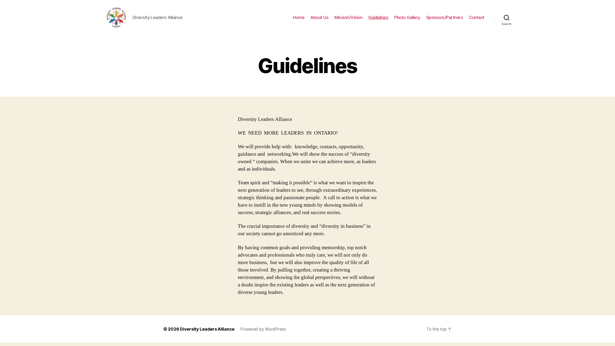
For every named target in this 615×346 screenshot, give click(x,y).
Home (298, 17)
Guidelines (378, 17)
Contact (477, 17)
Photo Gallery (407, 17)
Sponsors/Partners (444, 17)
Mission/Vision (348, 17)
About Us (319, 17)
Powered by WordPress (263, 329)
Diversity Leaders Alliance (207, 329)
